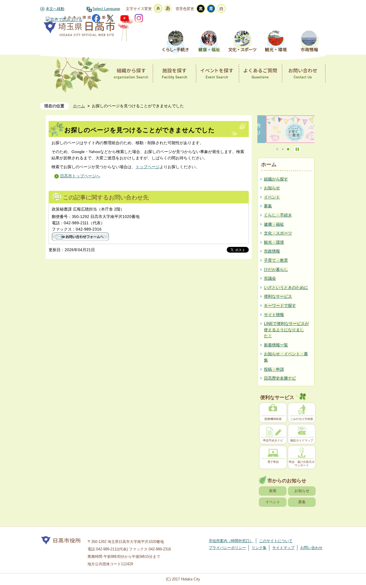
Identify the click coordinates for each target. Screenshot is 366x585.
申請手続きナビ (273, 440)
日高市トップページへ (80, 176)
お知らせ (302, 491)
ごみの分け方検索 (301, 419)
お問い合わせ (311, 548)
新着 (273, 491)
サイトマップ (283, 548)
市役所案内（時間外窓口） (231, 541)
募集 (302, 502)
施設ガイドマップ (301, 440)
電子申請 (273, 461)
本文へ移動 (55, 9)
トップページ (148, 166)
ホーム (79, 106)
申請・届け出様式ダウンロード (302, 463)
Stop (297, 149)
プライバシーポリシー (227, 548)
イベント (272, 502)
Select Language (106, 9)
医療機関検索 (273, 419)
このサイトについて (276, 541)
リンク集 (259, 548)
